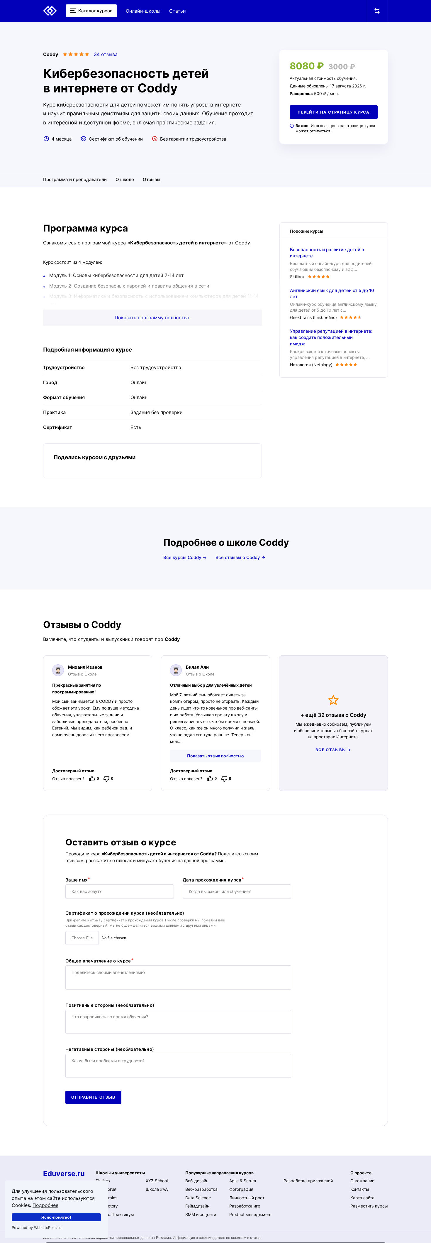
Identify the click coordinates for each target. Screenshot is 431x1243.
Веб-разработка (201, 1189)
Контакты (359, 1189)
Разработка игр (244, 1205)
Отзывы (151, 179)
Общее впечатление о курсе (98, 961)
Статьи (177, 11)
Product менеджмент (250, 1214)
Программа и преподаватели (75, 179)
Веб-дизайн (196, 1180)
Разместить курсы (369, 1205)
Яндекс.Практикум (115, 1214)
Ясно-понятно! (56, 1217)
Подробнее (45, 1205)
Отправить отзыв (93, 1097)
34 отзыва (106, 54)
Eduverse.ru (64, 1173)
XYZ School (157, 1180)
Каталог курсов (94, 10)
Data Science (198, 1197)
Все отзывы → (333, 749)
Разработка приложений (308, 1180)
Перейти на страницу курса (334, 112)
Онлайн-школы (143, 11)
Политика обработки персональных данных (116, 1237)
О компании (362, 1180)
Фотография (241, 1189)
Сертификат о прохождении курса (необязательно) (124, 913)
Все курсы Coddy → (185, 557)
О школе (125, 179)
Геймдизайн (197, 1205)
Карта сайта (362, 1197)
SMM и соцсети (200, 1214)
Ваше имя (76, 880)
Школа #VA (157, 1189)
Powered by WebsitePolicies (37, 1227)
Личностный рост (246, 1197)
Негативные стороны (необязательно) (109, 1049)
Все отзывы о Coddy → (240, 557)
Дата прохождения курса (212, 880)
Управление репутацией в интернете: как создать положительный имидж (331, 337)
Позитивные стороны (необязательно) (109, 1005)
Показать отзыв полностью (215, 755)
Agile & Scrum (242, 1180)
